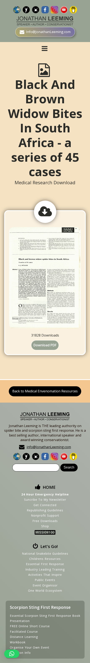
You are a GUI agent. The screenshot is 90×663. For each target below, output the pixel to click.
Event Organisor (45, 585)
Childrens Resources (45, 558)
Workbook (18, 642)
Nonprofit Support (45, 515)
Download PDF (45, 345)
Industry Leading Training (45, 569)
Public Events (45, 579)
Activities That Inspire (45, 574)
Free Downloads (45, 520)
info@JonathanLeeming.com (49, 447)
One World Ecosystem (45, 590)
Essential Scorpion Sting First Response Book (45, 615)
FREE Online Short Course (30, 626)
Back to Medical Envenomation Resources (45, 391)
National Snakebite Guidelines (45, 553)
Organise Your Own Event (29, 647)
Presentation (20, 620)
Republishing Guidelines (45, 510)
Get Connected (45, 505)
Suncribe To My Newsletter (45, 499)
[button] (11, 654)
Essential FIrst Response (45, 564)
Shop (45, 526)
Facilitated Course (24, 631)
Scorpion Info (20, 652)
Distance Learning (24, 636)
